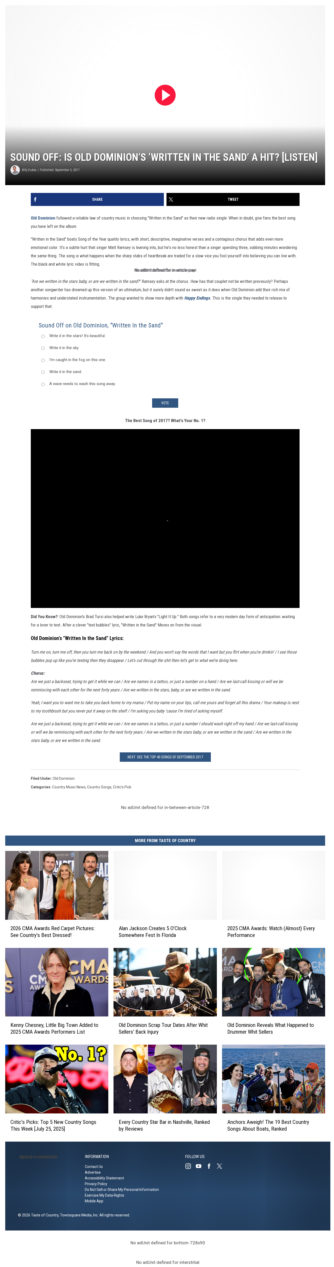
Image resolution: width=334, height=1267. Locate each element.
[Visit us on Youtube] (200, 1166)
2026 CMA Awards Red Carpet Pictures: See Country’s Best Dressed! (52, 931)
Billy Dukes (29, 170)
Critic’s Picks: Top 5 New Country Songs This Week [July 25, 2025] (53, 1125)
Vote (165, 403)
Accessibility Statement (104, 1178)
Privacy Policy (96, 1184)
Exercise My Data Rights (104, 1195)
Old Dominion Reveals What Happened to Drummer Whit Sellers (270, 1028)
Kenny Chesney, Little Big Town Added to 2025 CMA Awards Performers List (54, 1028)
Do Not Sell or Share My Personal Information (122, 1189)
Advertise (93, 1172)
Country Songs (99, 787)
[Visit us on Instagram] (190, 1166)
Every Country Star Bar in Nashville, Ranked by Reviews (164, 1125)
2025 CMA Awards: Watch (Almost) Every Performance (271, 931)
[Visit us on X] (221, 1166)
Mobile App (94, 1201)
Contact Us (94, 1167)
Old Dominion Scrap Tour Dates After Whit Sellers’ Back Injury (163, 1028)
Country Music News (69, 787)
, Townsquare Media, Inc (78, 1215)
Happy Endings (197, 298)
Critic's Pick (122, 787)
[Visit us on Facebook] (211, 1166)
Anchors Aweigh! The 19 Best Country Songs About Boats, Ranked (268, 1125)
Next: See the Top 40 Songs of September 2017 (165, 757)
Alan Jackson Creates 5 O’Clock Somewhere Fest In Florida (153, 931)
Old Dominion (43, 218)
